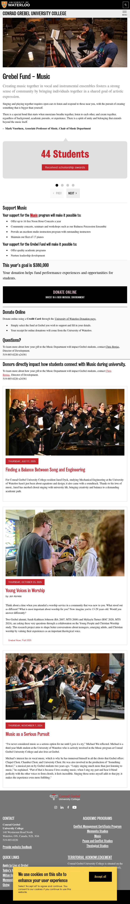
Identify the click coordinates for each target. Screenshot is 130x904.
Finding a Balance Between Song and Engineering (45, 470)
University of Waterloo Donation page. (75, 318)
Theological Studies (97, 846)
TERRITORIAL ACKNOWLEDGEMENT (90, 857)
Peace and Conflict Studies (97, 841)
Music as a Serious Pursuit (27, 734)
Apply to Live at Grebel (15, 865)
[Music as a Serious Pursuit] (65, 686)
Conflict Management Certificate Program (97, 826)
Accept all (100, 876)
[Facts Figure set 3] (67, 185)
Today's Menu (10, 870)
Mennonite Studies (97, 831)
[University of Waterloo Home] (15, 4)
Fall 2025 (26, 640)
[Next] (73, 193)
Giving (6, 885)
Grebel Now (14, 640)
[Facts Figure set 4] (73, 185)
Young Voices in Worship (25, 590)
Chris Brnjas (112, 346)
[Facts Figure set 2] (62, 185)
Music (97, 836)
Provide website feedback (17, 847)
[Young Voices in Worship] (65, 543)
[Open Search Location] (126, 5)
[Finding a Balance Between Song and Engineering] (65, 422)
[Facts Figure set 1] (57, 185)
